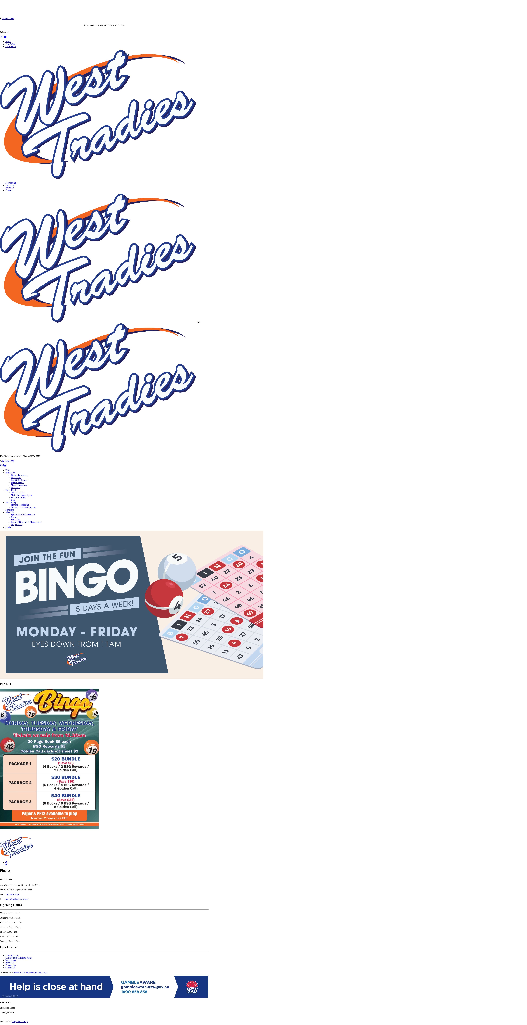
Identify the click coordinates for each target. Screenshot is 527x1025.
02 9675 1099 (8, 18)
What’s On (10, 44)
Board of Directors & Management (26, 522)
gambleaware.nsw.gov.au (37, 972)
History (14, 517)
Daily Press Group (20, 1021)
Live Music (16, 477)
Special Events (17, 482)
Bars (13, 500)
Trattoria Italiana (18, 492)
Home (8, 41)
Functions (9, 185)
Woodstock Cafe (18, 497)
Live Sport (15, 487)
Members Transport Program (23, 507)
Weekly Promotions (19, 475)
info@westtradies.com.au (17, 899)
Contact (8, 190)
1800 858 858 (19, 972)
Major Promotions (19, 485)
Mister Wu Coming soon (21, 495)
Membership (10, 183)
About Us (9, 188)
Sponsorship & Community (23, 515)
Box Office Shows (19, 480)
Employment (16, 524)
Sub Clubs (15, 519)
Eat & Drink (10, 46)
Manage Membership (20, 505)
